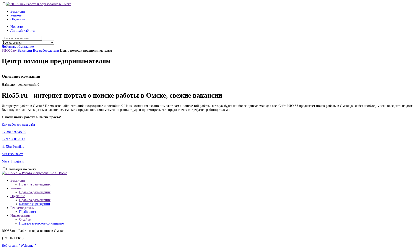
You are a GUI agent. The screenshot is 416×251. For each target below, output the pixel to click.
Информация (20, 215)
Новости (16, 26)
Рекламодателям (22, 208)
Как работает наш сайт (18, 124)
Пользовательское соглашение (41, 223)
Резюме (15, 15)
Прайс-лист (27, 211)
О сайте (25, 219)
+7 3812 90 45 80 (14, 132)
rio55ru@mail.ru (13, 146)
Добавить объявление (18, 46)
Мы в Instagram (13, 161)
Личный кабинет (23, 30)
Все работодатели (46, 50)
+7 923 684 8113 (13, 139)
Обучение (17, 19)
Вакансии (17, 11)
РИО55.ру (9, 50)
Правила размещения (34, 184)
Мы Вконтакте (12, 154)
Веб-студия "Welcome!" (19, 245)
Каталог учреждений (34, 204)
